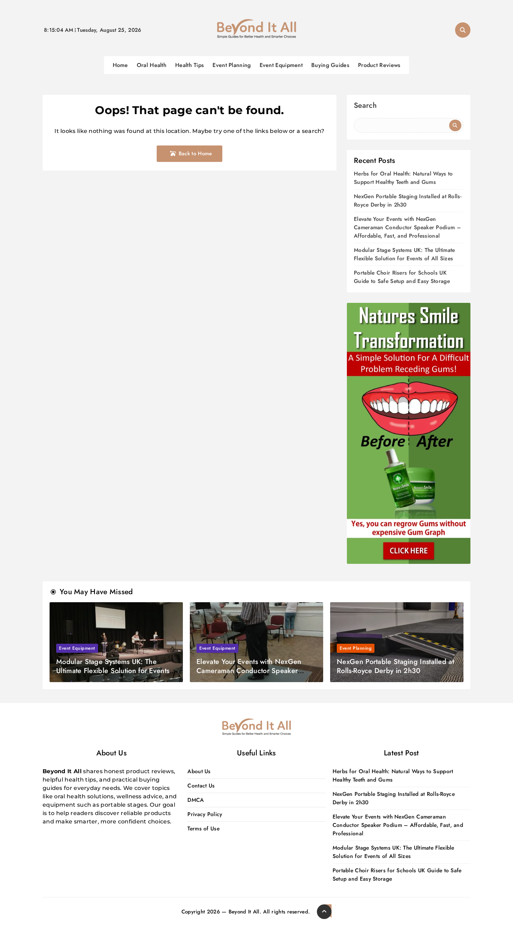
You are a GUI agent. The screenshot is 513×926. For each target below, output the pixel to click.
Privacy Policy (204, 814)
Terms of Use (203, 828)
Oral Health (151, 65)
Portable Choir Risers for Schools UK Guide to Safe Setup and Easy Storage (402, 277)
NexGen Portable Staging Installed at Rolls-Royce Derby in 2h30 (395, 666)
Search (365, 106)
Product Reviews (379, 65)
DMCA (195, 800)
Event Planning (232, 65)
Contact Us (201, 786)
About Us (198, 771)
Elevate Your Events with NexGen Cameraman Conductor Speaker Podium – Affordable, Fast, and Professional (407, 227)
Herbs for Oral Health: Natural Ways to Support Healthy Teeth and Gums (403, 178)
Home (120, 65)
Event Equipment (281, 65)
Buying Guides (330, 65)
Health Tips (189, 65)
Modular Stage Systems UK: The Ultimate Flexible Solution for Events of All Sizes (404, 254)
